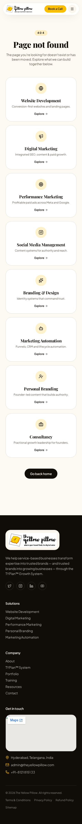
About (10, 661)
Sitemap (11, 807)
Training (11, 680)
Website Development (22, 611)
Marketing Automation (22, 637)
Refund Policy (65, 800)
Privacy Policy (43, 800)
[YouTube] (42, 586)
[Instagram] (20, 586)
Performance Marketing (23, 624)
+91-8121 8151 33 (23, 772)
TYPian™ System (18, 667)
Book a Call (55, 9)
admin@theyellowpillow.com (32, 765)
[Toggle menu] (72, 9)
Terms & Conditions (18, 800)
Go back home (41, 474)
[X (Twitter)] (9, 586)
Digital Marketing (18, 618)
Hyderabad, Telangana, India (32, 757)
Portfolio (12, 674)
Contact (11, 693)
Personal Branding (19, 631)
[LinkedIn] (31, 586)
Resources (13, 686)
